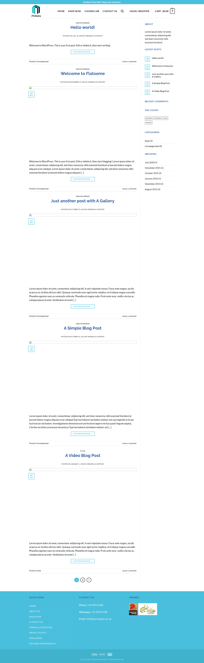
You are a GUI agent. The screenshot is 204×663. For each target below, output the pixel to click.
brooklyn (149, 118)
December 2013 (152, 183)
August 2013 (151, 189)
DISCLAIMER (35, 638)
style (165, 118)
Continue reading (83, 52)
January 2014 (151, 178)
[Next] (89, 580)
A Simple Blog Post (83, 328)
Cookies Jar (92, 11)
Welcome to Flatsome (83, 73)
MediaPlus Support (94, 36)
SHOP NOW (74, 11)
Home (61, 11)
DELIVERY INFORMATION (42, 643)
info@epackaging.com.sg (98, 618)
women (149, 122)
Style (82, 451)
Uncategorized (83, 23)
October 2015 (151, 173)
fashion (158, 118)
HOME (32, 605)
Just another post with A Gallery (82, 200)
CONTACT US (110, 11)
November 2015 (152, 167)
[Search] (122, 11)
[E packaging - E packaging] (41, 11)
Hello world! (82, 27)
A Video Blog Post (82, 455)
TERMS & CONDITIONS (40, 627)
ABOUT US (34, 611)
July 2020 (149, 162)
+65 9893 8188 (95, 605)
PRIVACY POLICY (38, 632)
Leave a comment (129, 61)
